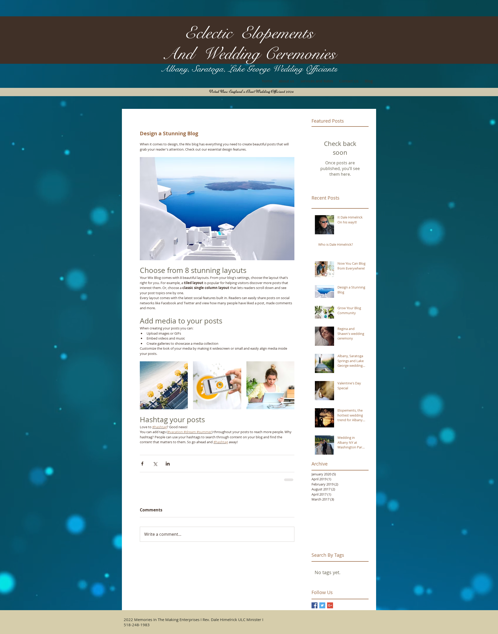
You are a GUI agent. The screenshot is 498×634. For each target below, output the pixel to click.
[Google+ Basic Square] (330, 605)
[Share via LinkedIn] (167, 463)
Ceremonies (300, 54)
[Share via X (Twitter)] (155, 463)
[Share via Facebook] (142, 463)
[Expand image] (164, 385)
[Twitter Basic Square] (322, 605)
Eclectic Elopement (246, 33)
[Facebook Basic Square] (314, 605)
